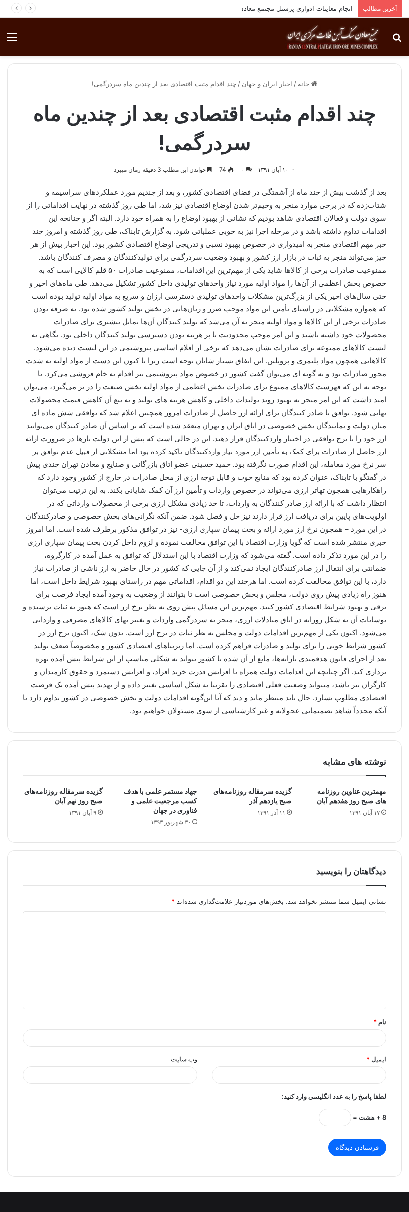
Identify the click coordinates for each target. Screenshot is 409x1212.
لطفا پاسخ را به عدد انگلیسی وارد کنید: (334, 1096)
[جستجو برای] (397, 40)
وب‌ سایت (184, 1059)
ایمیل (376, 1059)
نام (379, 1022)
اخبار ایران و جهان (267, 84)
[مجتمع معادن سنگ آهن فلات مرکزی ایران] (332, 37)
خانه (304, 84)
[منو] (12, 40)
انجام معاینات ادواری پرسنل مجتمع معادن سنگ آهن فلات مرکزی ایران (256, 8)
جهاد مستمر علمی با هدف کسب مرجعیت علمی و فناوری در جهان (160, 800)
